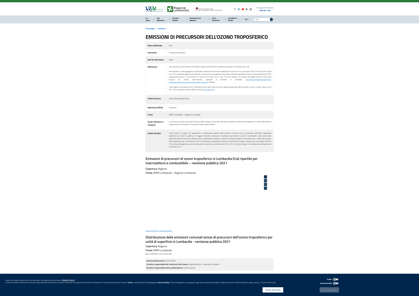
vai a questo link (208, 89)
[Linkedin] (238, 9)
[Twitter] (235, 9)
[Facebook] (246, 9)
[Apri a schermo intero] (265, 177)
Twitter (329, 279)
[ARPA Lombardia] (155, 9)
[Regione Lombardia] (179, 9)
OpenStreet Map (326, 283)
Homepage (150, 28)
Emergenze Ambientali (265, 7)
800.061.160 (265, 10)
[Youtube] (242, 9)
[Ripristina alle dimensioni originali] (265, 188)
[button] (154, 19)
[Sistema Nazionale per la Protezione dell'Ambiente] (213, 9)
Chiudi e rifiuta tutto (273, 290)
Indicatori (162, 28)
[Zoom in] (265, 180)
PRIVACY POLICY (68, 280)
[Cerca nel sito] (271, 19)
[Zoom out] (265, 184)
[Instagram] (250, 9)
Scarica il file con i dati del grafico (159, 230)
